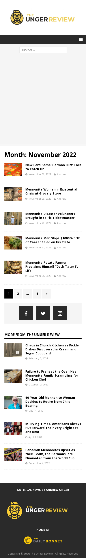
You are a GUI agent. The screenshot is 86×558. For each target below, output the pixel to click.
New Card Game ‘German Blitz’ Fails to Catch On (53, 167)
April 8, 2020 (35, 437)
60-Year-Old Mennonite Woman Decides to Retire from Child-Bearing (50, 401)
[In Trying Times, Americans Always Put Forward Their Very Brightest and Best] (13, 428)
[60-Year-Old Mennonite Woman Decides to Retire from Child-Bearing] (13, 402)
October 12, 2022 (38, 384)
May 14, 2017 (35, 410)
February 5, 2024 (38, 358)
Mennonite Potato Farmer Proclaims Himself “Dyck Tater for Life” (52, 266)
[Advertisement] (43, 100)
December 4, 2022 (39, 463)
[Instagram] (60, 313)
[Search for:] (43, 49)
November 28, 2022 (39, 223)
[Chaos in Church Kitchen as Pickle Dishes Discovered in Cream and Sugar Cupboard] (13, 350)
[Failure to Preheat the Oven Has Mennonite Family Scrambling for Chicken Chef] (13, 376)
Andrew (61, 174)
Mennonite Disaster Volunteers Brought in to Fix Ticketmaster (50, 216)
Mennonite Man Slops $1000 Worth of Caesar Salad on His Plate (52, 240)
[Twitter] (43, 313)
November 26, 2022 (39, 275)
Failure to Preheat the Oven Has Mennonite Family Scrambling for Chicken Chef (51, 375)
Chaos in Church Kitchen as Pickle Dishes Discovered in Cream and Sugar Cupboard (52, 349)
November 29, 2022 (39, 198)
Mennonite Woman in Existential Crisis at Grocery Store (51, 191)
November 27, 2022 (39, 247)
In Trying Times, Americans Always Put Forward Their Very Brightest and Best (53, 428)
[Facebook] (26, 313)
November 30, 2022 (39, 174)
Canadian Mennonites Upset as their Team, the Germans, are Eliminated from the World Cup (50, 454)
